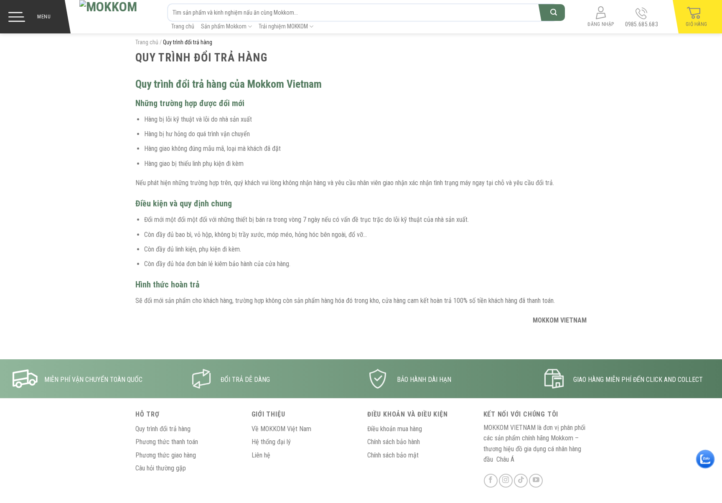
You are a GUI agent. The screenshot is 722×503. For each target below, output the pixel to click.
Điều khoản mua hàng (394, 429)
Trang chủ (182, 26)
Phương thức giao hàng (165, 455)
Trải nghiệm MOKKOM (283, 26)
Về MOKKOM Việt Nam (281, 429)
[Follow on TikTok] (521, 481)
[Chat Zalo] (705, 459)
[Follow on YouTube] (536, 481)
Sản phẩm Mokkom (224, 26)
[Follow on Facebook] (491, 481)
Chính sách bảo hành (393, 442)
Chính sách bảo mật (393, 455)
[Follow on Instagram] (506, 481)
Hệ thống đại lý (271, 442)
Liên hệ (261, 455)
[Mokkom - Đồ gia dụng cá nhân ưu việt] (113, 16)
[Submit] (553, 12)
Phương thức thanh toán (166, 442)
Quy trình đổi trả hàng (163, 429)
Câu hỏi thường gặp (160, 468)
